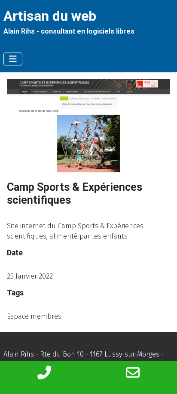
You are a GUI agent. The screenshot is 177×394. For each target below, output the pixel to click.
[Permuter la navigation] (12, 59)
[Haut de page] (162, 378)
